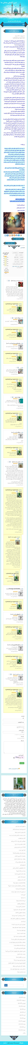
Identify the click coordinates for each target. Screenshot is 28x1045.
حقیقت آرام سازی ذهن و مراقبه (19, 966)
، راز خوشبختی (15, 252)
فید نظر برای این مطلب (14, 768)
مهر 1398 (23, 1018)
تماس (4, 1043)
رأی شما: (22, 736)
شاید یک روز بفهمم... (21, 880)
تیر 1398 (23, 1027)
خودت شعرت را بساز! (21, 933)
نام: (23, 718)
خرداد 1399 (23, 997)
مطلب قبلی (18, 239)
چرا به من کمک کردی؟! (20, 871)
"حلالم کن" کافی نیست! (20, 907)
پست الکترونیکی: (21, 722)
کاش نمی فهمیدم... (21, 838)
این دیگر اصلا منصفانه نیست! (19, 945)
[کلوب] (12, 235)
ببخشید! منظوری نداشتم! (20, 913)
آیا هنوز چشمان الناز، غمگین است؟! (18, 939)
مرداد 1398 (23, 1024)
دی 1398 (23, 1009)
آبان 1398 (23, 1015)
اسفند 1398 (23, 1006)
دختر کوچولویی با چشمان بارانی (19, 868)
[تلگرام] (19, 235)
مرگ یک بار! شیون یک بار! (20, 874)
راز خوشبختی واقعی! (21, 904)
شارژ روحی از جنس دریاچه (20, 832)
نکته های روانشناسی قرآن (17, 264)
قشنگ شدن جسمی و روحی (19, 847)
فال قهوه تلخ (22, 865)
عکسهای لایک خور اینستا (20, 889)
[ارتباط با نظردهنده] (8, 281)
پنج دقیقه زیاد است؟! (21, 930)
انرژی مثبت (23, 895)
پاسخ (20, 304)
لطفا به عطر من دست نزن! (20, 844)
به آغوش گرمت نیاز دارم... (20, 826)
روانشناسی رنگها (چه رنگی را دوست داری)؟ (16, 886)
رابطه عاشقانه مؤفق (15, 266)
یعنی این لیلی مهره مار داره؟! (19, 960)
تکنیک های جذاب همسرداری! (19, 910)
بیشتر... (23, 1033)
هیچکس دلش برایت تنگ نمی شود (18, 841)
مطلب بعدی (10, 243)
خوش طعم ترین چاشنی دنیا (19, 948)
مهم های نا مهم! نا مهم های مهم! (19, 927)
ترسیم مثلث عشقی (21, 877)
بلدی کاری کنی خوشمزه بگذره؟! (19, 853)
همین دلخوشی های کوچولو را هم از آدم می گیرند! (15, 951)
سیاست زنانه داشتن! (21, 954)
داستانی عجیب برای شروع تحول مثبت (17, 969)
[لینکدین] (8, 235)
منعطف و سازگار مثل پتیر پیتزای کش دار (17, 942)
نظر (22, 281)
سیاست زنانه (17, 261)
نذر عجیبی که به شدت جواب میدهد (18, 892)
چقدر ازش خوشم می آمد (20, 862)
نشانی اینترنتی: (21, 730)
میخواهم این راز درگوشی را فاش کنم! (18, 918)
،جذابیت (20, 255)
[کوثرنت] (21, 235)
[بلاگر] (10, 235)
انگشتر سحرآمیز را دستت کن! (19, 936)
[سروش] (16, 235)
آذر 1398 (23, 1012)
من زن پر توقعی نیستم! (20, 957)
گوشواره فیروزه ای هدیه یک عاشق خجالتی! (16, 963)
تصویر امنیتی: (21, 755)
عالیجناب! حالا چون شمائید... (19, 856)
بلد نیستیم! (23, 898)
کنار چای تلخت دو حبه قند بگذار (19, 829)
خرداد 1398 (23, 1030)
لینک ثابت (19, 267)
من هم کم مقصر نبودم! (20, 901)
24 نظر (22, 248)
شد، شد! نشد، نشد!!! (21, 972)
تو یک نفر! (23, 921)
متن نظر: (22, 740)
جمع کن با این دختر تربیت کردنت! (18, 924)
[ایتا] (14, 235)
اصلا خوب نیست (22, 850)
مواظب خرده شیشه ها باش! (19, 859)
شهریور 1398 (22, 1021)
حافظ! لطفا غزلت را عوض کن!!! (19, 883)
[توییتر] (5, 235)
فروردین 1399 (22, 1003)
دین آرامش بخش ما (9, 2)
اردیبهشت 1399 (22, 1000)
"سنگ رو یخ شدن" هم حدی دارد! (18, 915)
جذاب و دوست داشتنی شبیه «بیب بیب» (17, 835)
